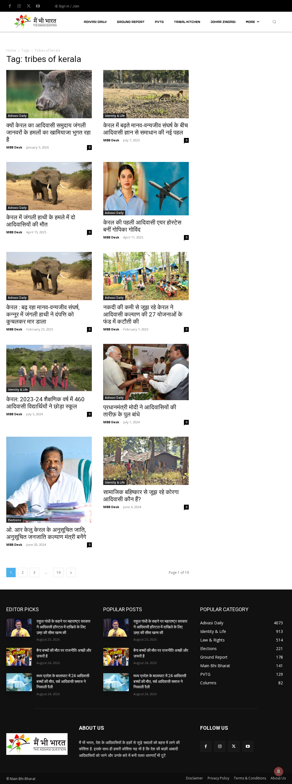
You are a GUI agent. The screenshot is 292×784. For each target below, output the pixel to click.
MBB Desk (14, 147)
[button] (274, 22)
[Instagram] (19, 6)
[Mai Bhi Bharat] (36, 21)
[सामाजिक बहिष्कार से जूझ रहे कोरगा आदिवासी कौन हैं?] (146, 461)
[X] (29, 6)
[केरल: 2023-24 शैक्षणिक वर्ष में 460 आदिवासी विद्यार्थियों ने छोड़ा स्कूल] (49, 368)
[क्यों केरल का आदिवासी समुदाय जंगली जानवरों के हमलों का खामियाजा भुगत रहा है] (49, 94)
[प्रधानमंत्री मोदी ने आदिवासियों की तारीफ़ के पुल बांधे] (146, 372)
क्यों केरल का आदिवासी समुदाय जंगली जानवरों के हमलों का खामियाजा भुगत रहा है (48, 132)
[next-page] (71, 572)
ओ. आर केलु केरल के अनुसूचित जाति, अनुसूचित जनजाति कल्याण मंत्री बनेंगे (46, 533)
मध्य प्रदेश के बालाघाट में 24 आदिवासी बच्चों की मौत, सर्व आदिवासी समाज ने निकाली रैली (62, 681)
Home (11, 50)
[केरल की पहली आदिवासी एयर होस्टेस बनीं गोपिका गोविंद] (146, 189)
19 (58, 572)
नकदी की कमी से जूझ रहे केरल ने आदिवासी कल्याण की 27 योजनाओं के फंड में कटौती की (142, 314)
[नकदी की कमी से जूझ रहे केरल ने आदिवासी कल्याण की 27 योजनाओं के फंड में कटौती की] (146, 276)
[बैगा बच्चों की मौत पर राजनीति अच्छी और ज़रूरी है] (19, 657)
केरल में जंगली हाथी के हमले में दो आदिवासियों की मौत (40, 221)
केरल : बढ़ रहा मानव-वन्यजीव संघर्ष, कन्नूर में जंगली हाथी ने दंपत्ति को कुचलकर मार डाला (43, 314)
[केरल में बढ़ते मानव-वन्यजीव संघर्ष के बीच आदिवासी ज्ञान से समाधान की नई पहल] (146, 94)
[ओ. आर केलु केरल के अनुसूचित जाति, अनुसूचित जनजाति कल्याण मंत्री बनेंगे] (49, 480)
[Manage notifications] (278, 771)
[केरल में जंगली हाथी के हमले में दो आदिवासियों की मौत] (49, 186)
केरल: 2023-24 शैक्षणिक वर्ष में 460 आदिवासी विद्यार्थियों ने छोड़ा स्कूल (45, 403)
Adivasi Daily (17, 116)
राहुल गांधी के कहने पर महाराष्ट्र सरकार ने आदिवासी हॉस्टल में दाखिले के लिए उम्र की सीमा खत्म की (63, 627)
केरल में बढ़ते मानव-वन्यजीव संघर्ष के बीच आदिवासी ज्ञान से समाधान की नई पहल (145, 129)
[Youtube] (38, 6)
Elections (14, 520)
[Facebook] (10, 6)
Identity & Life (115, 116)
